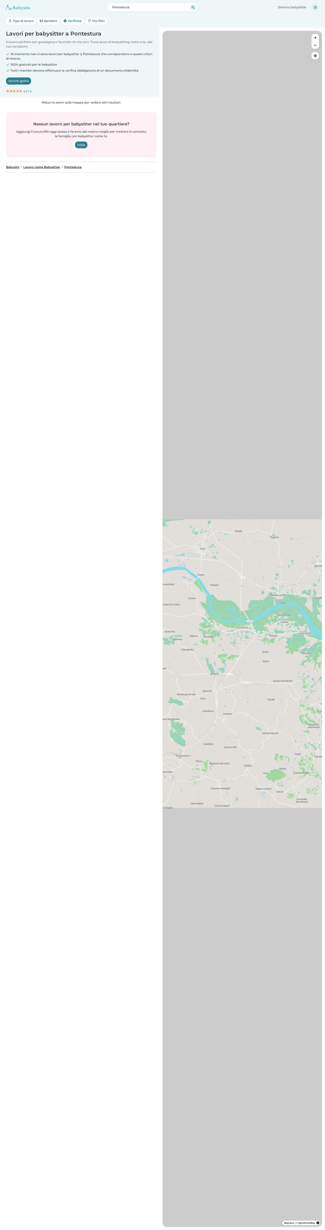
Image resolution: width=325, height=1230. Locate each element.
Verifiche (74, 21)
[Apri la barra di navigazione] (315, 7)
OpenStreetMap (306, 1223)
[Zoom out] (315, 45)
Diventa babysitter (292, 7)
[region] (242, 629)
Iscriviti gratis (18, 81)
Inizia (81, 145)
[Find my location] (315, 55)
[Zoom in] (315, 37)
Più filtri (98, 21)
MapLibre (289, 1223)
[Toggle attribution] (318, 1223)
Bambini (50, 21)
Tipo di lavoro (23, 21)
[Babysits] (18, 7)
